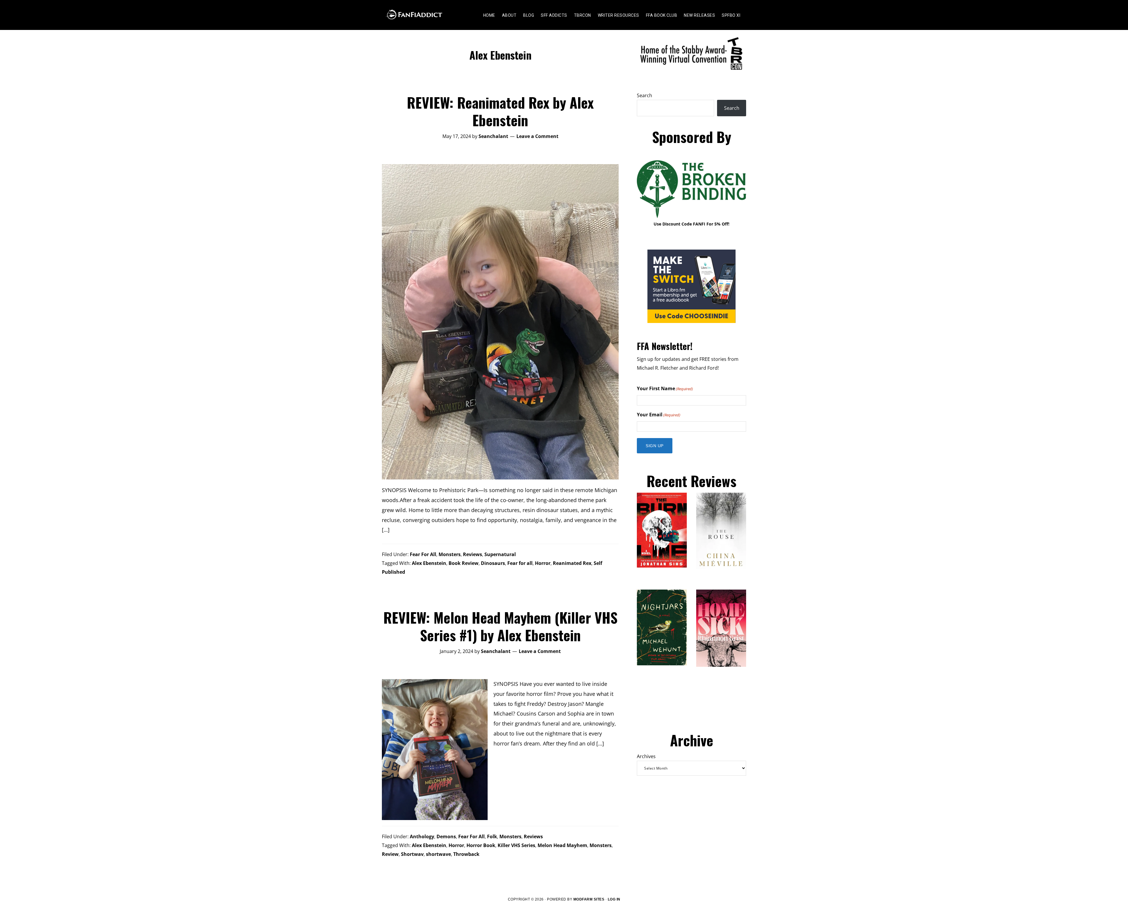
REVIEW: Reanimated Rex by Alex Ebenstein (500, 111)
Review (390, 854)
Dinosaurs (493, 563)
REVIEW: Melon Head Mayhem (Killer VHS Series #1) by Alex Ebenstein (500, 626)
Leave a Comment (537, 136)
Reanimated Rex (572, 563)
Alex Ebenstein (429, 563)
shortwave (438, 854)
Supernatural (500, 554)
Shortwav (412, 854)
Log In (614, 899)
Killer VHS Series (516, 845)
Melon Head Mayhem (562, 845)
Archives (646, 756)
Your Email (658, 414)
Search (644, 95)
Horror (542, 563)
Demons (446, 836)
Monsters (450, 554)
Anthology (422, 836)
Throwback (466, 854)
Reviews (472, 554)
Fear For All (423, 554)
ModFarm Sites (589, 899)
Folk (492, 836)
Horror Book (480, 845)
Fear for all (520, 563)
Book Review (464, 563)
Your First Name (665, 388)
